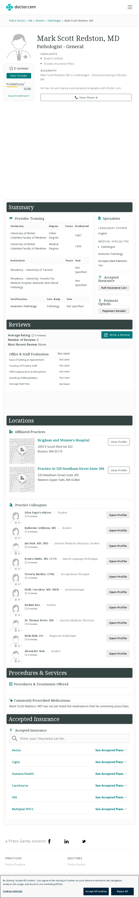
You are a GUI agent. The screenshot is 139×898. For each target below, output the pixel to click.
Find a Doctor (77, 864)
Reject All (122, 891)
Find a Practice (15, 864)
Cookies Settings (12, 891)
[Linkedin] (66, 841)
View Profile (119, 442)
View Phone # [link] (88, 97)
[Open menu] (130, 7)
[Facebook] (49, 841)
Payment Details (114, 311)
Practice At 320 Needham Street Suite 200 (71, 468)
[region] (69, 886)
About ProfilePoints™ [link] (19, 95)
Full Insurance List (114, 287)
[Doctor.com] (20, 7)
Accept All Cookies (96, 891)
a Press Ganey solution (25, 841)
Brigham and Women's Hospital (63, 440)
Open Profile (118, 515)
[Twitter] (84, 841)
